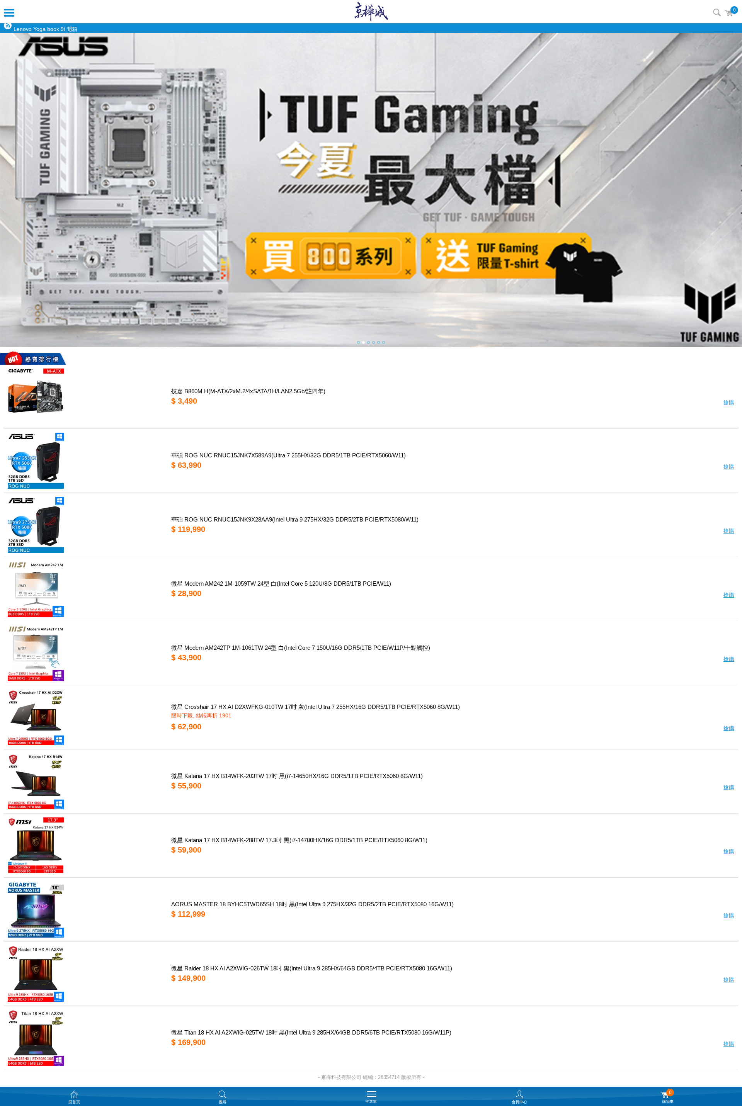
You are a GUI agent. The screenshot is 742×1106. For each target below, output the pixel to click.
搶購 (728, 402)
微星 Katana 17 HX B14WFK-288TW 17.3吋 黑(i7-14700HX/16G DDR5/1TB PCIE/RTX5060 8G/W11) (299, 840)
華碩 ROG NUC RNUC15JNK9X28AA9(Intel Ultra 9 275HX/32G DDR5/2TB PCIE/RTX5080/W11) (295, 519)
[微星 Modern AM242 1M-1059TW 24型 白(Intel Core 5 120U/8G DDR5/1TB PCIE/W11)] (85, 589)
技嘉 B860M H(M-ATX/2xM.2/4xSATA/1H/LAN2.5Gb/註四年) (248, 391)
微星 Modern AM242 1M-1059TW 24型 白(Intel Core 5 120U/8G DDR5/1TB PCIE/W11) (281, 583)
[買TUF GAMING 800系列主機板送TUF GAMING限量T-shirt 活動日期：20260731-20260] (371, 190)
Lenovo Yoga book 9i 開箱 (45, 28)
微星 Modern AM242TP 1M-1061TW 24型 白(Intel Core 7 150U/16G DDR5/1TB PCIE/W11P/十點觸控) (300, 647)
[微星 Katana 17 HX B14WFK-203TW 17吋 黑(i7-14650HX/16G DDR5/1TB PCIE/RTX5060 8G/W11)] (85, 781)
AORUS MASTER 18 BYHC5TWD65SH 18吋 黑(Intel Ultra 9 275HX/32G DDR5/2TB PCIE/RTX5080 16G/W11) (312, 904)
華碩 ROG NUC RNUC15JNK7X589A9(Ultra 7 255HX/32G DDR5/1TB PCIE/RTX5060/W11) (288, 455)
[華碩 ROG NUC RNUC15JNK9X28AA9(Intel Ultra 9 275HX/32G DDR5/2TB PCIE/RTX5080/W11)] (85, 525)
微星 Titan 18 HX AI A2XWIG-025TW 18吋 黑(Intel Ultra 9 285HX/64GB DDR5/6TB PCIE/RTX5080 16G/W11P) (311, 1032)
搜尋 (717, 12)
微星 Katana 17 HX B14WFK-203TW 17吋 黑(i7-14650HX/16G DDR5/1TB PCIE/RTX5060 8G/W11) (297, 776)
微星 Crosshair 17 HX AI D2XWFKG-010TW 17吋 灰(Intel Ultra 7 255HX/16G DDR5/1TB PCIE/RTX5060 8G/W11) (315, 706)
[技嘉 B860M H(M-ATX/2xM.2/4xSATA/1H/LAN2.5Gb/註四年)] (85, 397)
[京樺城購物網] (371, 11)
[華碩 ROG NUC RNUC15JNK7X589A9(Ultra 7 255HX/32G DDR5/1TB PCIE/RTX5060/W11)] (85, 461)
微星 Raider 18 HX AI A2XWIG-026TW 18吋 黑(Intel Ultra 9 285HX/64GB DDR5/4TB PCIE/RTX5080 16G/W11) (311, 968)
